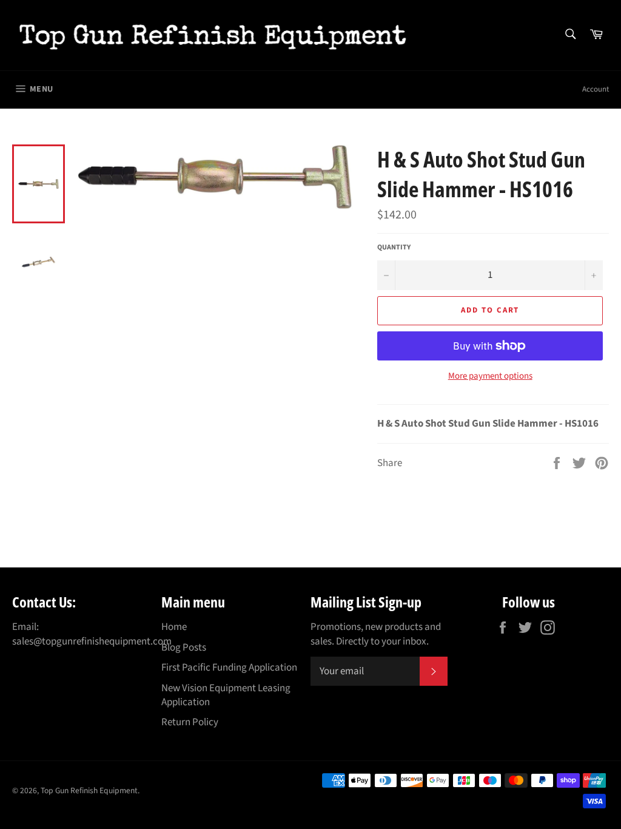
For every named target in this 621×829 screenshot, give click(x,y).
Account (595, 89)
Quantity (394, 247)
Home (174, 627)
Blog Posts (183, 647)
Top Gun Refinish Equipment (89, 790)
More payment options (490, 376)
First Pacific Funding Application (229, 667)
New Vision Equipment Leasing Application (225, 695)
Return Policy (189, 722)
